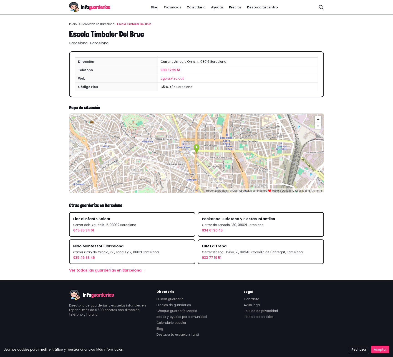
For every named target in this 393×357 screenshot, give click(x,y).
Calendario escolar (171, 322)
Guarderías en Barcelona (97, 24)
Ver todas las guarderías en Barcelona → (107, 270)
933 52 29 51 (170, 70)
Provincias (172, 7)
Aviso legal (252, 305)
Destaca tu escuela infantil (177, 334)
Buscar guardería (170, 299)
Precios (235, 7)
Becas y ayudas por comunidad (181, 316)
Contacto (251, 299)
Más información (109, 349)
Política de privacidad (261, 311)
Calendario (196, 7)
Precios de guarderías (173, 305)
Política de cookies (258, 316)
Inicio (73, 24)
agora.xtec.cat (172, 78)
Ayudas (217, 7)
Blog (154, 7)
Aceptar (380, 349)
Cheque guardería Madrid (176, 311)
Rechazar (359, 349)
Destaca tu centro (262, 7)
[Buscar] (321, 7)
